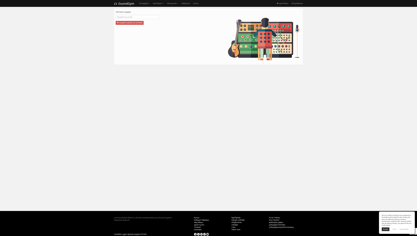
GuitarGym (198, 229)
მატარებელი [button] (158, 3)
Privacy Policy (404, 229)
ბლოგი (196, 3)
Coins (233, 227)
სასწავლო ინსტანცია (201, 220)
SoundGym (125, 3)
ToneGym (197, 227)
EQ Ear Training (274, 218)
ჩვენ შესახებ (236, 218)
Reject (395, 229)
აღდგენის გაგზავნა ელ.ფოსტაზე (130, 23)
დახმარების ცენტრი (276, 222)
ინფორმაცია (198, 222)
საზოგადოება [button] (172, 3)
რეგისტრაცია (298, 3)
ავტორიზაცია (283, 3)
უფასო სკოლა (199, 225)
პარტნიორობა (237, 222)
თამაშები (235, 225)
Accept (385, 229)
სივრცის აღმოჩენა (238, 220)
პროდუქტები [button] (144, 3)
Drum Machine (274, 220)
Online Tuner (236, 229)
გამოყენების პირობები (277, 225)
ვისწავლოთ (185, 3)
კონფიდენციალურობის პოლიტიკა (281, 227)
